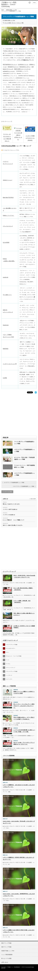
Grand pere (6, 325)
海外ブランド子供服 (6, 947)
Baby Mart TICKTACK (8, 197)
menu (34, 2)
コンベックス (9, 679)
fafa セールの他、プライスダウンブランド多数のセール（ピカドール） (24, 743)
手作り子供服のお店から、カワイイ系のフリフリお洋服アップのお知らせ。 (23, 718)
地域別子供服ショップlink (11, 9)
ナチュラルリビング (8, 226)
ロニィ (7, 652)
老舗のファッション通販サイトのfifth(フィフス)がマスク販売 (24, 692)
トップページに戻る (7, 491)
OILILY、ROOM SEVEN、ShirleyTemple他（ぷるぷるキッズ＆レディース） (24, 576)
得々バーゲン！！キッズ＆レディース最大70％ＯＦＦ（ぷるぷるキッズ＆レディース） (23, 705)
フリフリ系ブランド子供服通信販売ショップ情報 (24, 442)
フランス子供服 (7, 22)
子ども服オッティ (7, 294)
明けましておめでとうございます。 (12, 504)
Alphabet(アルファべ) (13, 66)
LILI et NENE (6, 242)
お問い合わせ (4, 962)
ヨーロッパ (19, 22)
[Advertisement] (19, 414)
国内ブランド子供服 (6, 943)
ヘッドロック (9, 675)
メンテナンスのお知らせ (9, 514)
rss (30, 2)
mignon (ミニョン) (7, 180)
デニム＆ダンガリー (10, 648)
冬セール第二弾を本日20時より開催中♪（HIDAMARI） (23, 588)
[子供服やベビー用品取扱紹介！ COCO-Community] (9, 4)
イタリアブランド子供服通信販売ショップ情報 (24, 474)
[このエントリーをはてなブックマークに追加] (36, 393)
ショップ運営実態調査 (6, 954)
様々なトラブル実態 (6, 958)
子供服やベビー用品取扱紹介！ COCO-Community (18, 967)
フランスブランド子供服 (11, 671)
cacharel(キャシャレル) (9, 71)
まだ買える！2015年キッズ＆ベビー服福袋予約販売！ (24, 626)
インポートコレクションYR (10, 363)
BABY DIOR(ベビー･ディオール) (22, 69)
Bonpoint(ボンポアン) (25, 66)
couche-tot (5, 277)
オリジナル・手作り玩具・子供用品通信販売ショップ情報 (24, 458)
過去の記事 (33, 498)
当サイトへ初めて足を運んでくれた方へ (13, 525)
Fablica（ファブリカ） (8, 215)
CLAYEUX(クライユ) (23, 64)
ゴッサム (8, 663)
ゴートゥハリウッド (10, 667)
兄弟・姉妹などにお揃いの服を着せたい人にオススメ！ (23, 614)
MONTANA (5, 348)
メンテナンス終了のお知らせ (10, 509)
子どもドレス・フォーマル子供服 (13, 656)
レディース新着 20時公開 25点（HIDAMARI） (21, 601)
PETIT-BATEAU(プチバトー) (10, 64)
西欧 (23, 22)
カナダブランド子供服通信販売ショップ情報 (14, 482)
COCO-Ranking (6, 146)
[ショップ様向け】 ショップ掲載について (13, 520)
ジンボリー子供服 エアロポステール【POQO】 (30, 138)
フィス (7, 659)
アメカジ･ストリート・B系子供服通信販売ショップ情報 (24, 466)
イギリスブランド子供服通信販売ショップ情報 (24, 450)
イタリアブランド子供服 (11, 644)
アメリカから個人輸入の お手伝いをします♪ (18, 136)
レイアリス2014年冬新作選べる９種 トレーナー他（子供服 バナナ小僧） (24, 730)
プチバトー (13, 22)
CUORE (5, 378)
